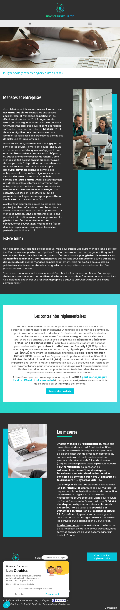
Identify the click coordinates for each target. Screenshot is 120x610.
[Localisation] (30, 23)
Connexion (111, 607)
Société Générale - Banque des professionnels (47, 604)
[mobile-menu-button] (90, 24)
